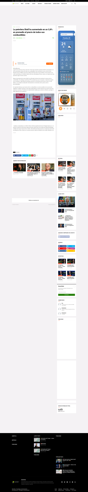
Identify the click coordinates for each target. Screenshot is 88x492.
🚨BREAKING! (43, 443)
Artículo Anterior (16, 204)
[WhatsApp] (30, 155)
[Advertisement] (44, 15)
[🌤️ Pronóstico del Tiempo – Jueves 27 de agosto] (37, 440)
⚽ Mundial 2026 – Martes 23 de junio (70, 278)
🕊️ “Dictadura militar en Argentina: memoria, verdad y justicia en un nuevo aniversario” (71, 170)
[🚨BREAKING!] (37, 445)
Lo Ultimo (27, 3)
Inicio (13, 0)
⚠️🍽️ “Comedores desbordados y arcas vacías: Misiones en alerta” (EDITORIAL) (71, 185)
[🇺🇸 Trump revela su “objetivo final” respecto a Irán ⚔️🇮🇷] (59, 461)
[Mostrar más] (37, 155)
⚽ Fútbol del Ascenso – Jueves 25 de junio (61, 266)
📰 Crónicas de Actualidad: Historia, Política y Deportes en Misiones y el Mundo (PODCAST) (69, 218)
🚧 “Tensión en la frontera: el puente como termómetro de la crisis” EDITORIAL (61, 185)
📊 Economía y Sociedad (18, 172)
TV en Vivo (32, 0)
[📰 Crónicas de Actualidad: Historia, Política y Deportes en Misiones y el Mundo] (61, 217)
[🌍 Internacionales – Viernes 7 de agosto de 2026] (61, 226)
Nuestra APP (37, 0)
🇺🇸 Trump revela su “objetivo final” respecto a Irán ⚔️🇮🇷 (69, 460)
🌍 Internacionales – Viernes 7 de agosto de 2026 (69, 225)
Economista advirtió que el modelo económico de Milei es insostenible (48, 174)
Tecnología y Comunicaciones (23, 490)
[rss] (74, 1)
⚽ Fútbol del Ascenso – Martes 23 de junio (61, 278)
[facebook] (66, 1)
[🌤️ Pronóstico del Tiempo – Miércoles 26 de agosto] (37, 451)
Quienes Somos (17, 0)
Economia (17, 152)
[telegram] (72, 482)
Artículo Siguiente (51, 204)
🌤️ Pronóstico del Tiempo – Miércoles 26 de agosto (46, 450)
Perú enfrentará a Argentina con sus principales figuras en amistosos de (33, 174)
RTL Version (74, 490)
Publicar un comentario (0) (34, 200)
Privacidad (22, 0)
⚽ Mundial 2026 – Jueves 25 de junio (70, 266)
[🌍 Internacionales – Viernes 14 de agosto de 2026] (61, 211)
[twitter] (65, 482)
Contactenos (27, 0)
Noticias (40, 3)
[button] (72, 3)
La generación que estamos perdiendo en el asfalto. (62, 168)
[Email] (35, 155)
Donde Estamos (47, 3)
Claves (33, 3)
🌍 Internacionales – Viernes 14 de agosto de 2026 (69, 210)
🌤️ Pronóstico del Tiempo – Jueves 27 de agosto (47, 439)
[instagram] (71, 1)
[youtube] (69, 1)
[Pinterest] (32, 155)
